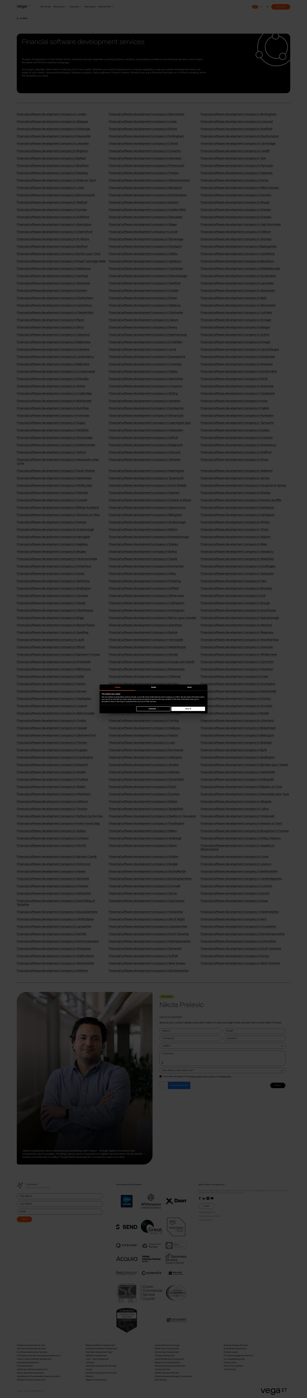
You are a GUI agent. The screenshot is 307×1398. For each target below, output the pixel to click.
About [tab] (189, 687)
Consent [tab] (118, 687)
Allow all (188, 709)
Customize (152, 709)
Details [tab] (153, 687)
